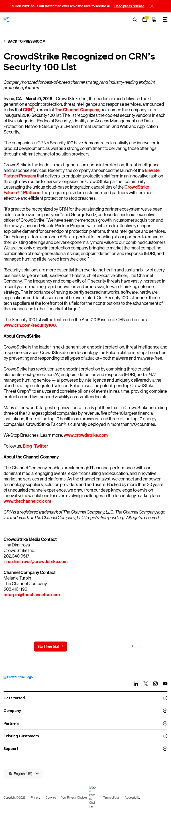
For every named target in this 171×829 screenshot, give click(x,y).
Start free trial (48, 646)
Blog (27, 446)
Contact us (84, 646)
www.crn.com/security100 (30, 325)
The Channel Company (77, 109)
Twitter (40, 446)
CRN (28, 109)
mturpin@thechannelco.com (32, 594)
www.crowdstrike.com (85, 435)
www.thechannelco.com (27, 501)
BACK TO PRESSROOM (26, 41)
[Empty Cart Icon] (154, 19)
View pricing (119, 646)
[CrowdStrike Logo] (7, 19)
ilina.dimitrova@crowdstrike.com (36, 561)
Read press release (129, 6)
